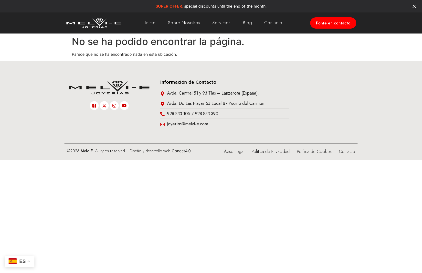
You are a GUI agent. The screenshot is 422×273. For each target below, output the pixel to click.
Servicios (221, 23)
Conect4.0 (181, 150)
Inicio (150, 23)
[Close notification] (414, 6)
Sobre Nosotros (184, 23)
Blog (247, 23)
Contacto (273, 23)
